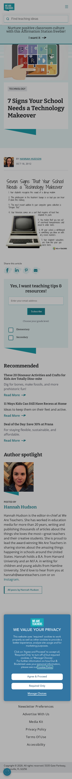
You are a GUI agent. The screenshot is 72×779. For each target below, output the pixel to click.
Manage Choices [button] (37, 693)
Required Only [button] (37, 686)
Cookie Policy (45, 667)
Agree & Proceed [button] (37, 676)
